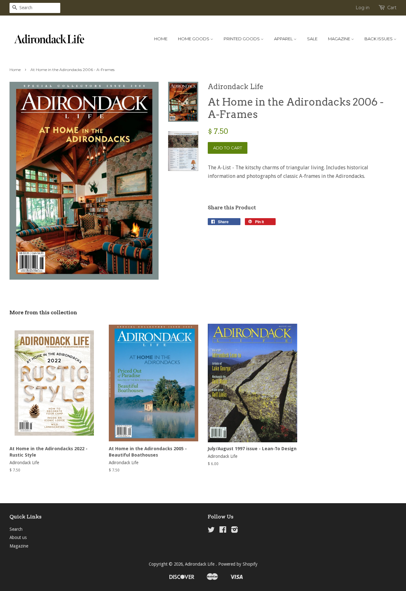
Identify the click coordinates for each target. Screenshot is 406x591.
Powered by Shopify (238, 564)
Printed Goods (242, 38)
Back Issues (379, 38)
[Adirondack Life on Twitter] (211, 530)
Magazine (339, 38)
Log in (363, 7)
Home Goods (194, 38)
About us (18, 537)
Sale (312, 38)
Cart (391, 7)
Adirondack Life (200, 564)
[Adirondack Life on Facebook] (222, 530)
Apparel (284, 38)
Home (160, 38)
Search (16, 529)
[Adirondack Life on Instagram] (234, 530)
